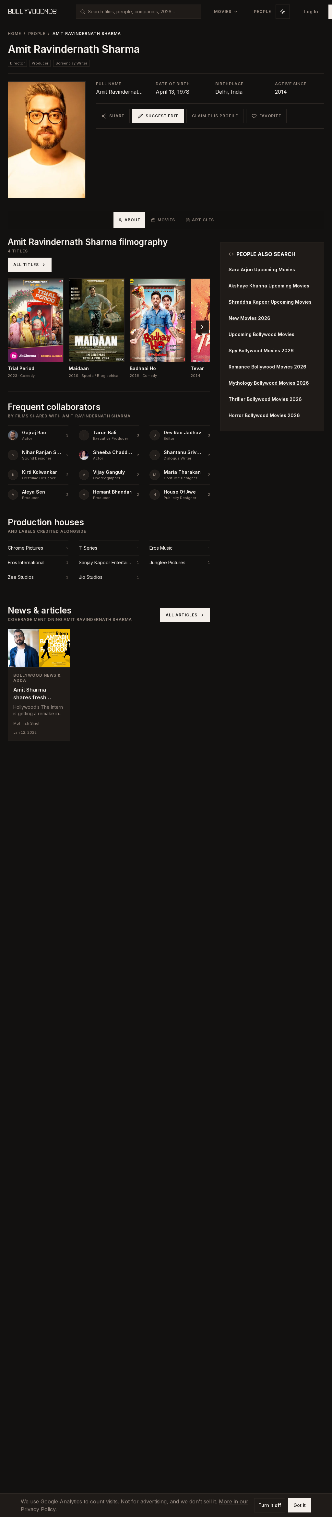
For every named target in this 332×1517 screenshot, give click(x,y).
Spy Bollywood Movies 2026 (261, 350)
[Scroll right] (202, 327)
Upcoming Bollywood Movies (261, 334)
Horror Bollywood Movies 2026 (264, 415)
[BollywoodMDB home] (32, 12)
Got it (299, 1505)
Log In (311, 11)
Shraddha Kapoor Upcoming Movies (270, 302)
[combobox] (142, 11)
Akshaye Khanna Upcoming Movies (269, 285)
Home (14, 33)
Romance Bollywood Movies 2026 (267, 366)
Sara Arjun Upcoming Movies (262, 269)
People (36, 33)
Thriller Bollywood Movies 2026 (265, 399)
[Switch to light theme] (283, 12)
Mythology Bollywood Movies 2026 (269, 383)
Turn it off (269, 1505)
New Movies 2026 (249, 318)
